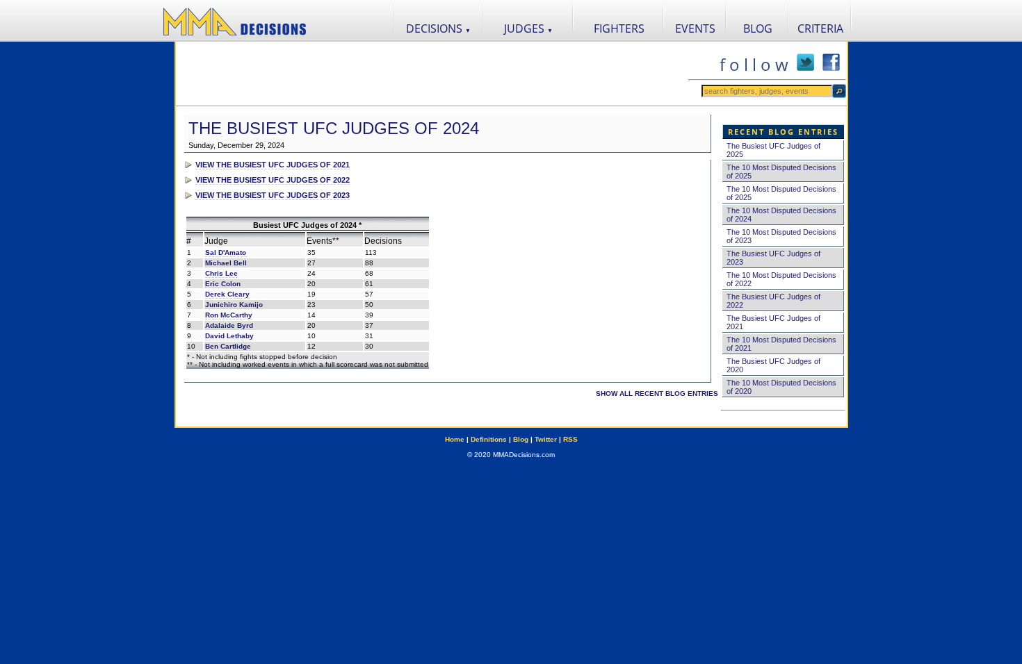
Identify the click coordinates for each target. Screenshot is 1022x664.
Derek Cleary (227, 294)
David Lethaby (229, 336)
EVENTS (695, 28)
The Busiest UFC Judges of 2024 (333, 128)
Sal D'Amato (225, 252)
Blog (520, 439)
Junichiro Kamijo (234, 304)
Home (454, 439)
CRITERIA (820, 28)
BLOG (757, 28)
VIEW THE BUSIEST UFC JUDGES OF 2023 (272, 195)
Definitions (489, 439)
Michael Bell (226, 263)
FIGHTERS (619, 28)
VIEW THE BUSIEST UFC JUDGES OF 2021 (272, 164)
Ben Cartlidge (228, 346)
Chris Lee (221, 273)
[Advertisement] (432, 73)
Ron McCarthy (228, 315)
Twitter (546, 439)
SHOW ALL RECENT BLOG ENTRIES (657, 393)
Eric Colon (223, 284)
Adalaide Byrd (229, 325)
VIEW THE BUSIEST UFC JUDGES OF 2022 (272, 180)
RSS (570, 439)
